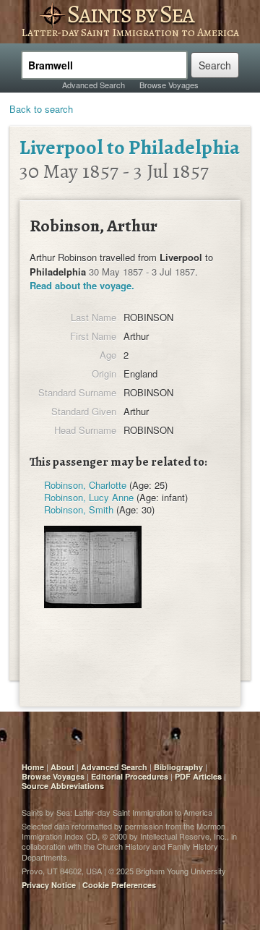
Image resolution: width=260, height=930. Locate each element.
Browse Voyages (169, 84)
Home (33, 767)
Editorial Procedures (129, 776)
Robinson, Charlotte (85, 485)
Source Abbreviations (63, 785)
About (62, 767)
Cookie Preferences (119, 884)
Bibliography (178, 767)
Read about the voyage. (82, 285)
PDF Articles (198, 776)
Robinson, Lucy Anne (89, 497)
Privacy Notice (49, 884)
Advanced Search (93, 84)
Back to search (41, 109)
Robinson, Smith (78, 509)
